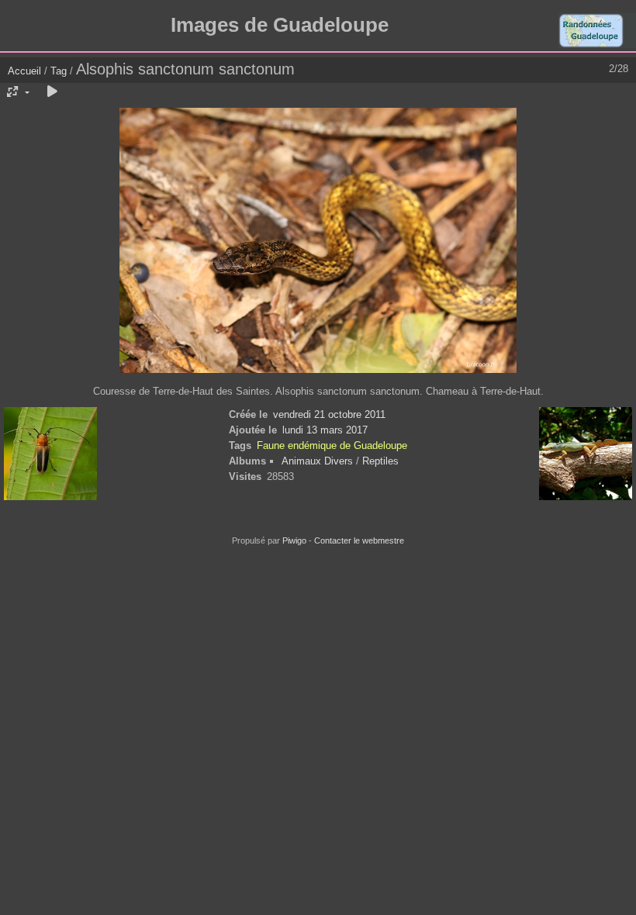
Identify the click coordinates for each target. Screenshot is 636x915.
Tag (58, 71)
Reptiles (380, 461)
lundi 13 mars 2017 (325, 430)
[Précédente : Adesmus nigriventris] (50, 454)
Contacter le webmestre (359, 540)
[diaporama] (52, 92)
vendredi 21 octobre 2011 (329, 414)
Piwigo (294, 540)
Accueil (24, 71)
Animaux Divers (319, 461)
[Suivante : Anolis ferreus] (585, 454)
